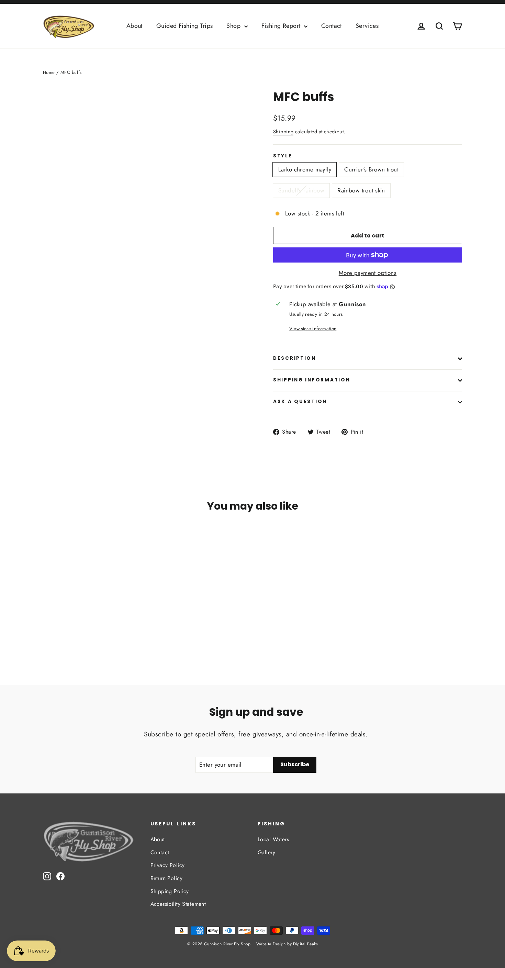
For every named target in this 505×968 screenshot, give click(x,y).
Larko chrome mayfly (304, 169)
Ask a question (300, 401)
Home (49, 72)
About (134, 25)
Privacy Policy (167, 865)
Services (367, 25)
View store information (312, 328)
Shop (234, 25)
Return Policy (166, 878)
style (282, 156)
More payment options (368, 273)
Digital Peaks (305, 944)
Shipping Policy (169, 891)
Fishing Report (281, 25)
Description (294, 358)
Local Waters (273, 839)
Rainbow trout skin (361, 190)
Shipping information (311, 380)
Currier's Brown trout (371, 169)
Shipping (283, 131)
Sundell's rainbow (301, 190)
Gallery (266, 852)
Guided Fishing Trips (184, 25)
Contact (331, 25)
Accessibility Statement (178, 904)
